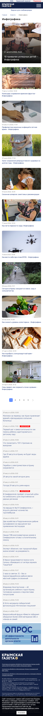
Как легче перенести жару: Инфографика (18, 226)
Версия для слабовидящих (21, 10)
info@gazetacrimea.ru (24, 690)
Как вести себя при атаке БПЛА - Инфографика (20, 257)
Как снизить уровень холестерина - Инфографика (21, 322)
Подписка (37, 1)
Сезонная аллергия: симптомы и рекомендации (20, 194)
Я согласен (21, 712)
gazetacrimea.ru (10, 694)
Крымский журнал (23, 1)
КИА (11, 1)
